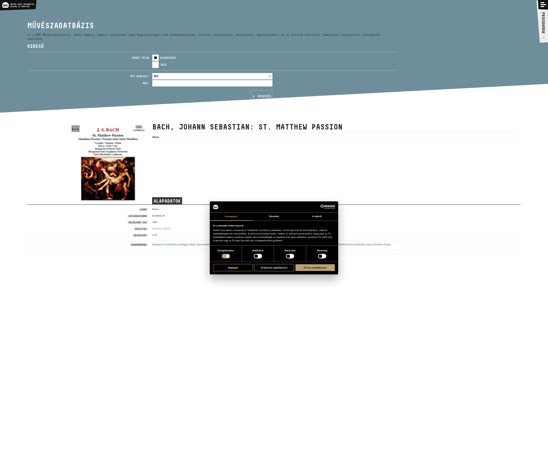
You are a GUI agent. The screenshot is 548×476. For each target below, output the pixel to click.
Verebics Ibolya (382, 244)
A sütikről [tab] (317, 216)
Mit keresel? (139, 76)
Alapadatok (167, 201)
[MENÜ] (543, 4)
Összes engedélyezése (315, 267)
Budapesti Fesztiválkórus (165, 244)
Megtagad (233, 267)
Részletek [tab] (274, 216)
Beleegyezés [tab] (231, 216)
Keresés (264, 96)
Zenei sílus (140, 57)
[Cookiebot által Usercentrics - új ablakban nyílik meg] (322, 207)
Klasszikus (168, 57)
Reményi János (364, 244)
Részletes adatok (161, 228)
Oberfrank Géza (345, 244)
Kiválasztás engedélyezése (274, 267)
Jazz (163, 64)
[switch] (258, 256)
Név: (146, 83)
